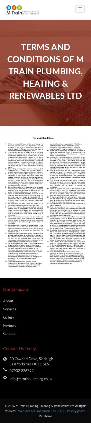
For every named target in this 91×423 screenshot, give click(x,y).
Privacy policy (76, 411)
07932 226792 (22, 371)
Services (9, 309)
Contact (9, 333)
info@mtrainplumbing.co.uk (31, 379)
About (8, 301)
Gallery (8, 317)
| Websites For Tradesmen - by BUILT (41, 411)
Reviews (9, 325)
